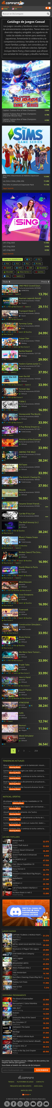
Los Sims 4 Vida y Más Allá (13, 181)
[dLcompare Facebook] (13, 1104)
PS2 (27, 263)
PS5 (39, 259)
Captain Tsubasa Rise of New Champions (19, 110)
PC (30, 259)
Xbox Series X (25, 272)
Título (5, 281)
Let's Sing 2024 (9, 246)
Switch (8, 268)
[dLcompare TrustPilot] (26, 1104)
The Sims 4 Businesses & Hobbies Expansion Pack (21, 176)
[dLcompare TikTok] (39, 1104)
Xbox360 (9, 272)
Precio (44, 281)
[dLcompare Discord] (46, 1104)
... (29, 750)
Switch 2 (19, 276)
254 (36, 750)
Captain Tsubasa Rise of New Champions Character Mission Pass (19, 115)
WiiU (20, 268)
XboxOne (43, 268)
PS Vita (38, 263)
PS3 (17, 263)
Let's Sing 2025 (9, 243)
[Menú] (49, 3)
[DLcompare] (26, 1077)
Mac (7, 276)
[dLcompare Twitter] (6, 1104)
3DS (30, 268)
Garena (41, 272)
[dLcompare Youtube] (33, 1104)
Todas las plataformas (13, 259)
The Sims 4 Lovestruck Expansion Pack (18, 185)
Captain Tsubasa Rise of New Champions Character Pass (19, 120)
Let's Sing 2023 (9, 250)
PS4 (7, 263)
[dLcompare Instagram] (19, 1104)
